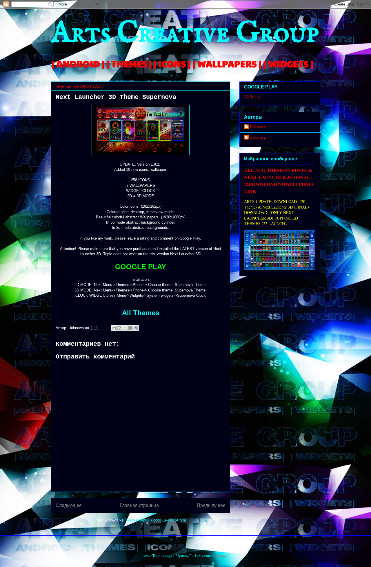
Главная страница (139, 505)
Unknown (258, 126)
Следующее (69, 505)
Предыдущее (211, 505)
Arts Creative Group (185, 33)
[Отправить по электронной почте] (114, 328)
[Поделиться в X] (125, 328)
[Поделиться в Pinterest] (136, 328)
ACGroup (252, 96)
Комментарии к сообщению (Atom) (156, 520)
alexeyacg (258, 137)
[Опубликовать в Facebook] (130, 328)
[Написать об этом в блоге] (119, 328)
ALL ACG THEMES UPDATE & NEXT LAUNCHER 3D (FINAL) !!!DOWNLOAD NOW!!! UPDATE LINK (279, 181)
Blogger (222, 555)
